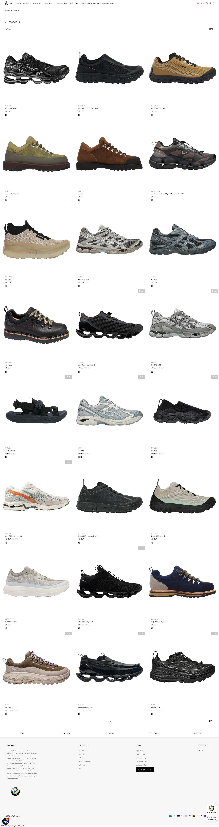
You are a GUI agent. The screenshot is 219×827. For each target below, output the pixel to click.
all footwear (15, 10)
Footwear (109, 733)
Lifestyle (197, 733)
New (22, 733)
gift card (82, 765)
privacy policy (141, 758)
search (81, 751)
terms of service (142, 754)
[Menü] (215, 805)
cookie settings (141, 761)
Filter (7, 29)
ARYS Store (15, 816)
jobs (80, 768)
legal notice (140, 751)
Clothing (66, 733)
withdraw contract (145, 769)
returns (81, 758)
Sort (211, 29)
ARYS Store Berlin (85, 761)
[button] (200, 3)
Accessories (153, 733)
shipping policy (141, 765)
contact (81, 754)
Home (7, 10)
